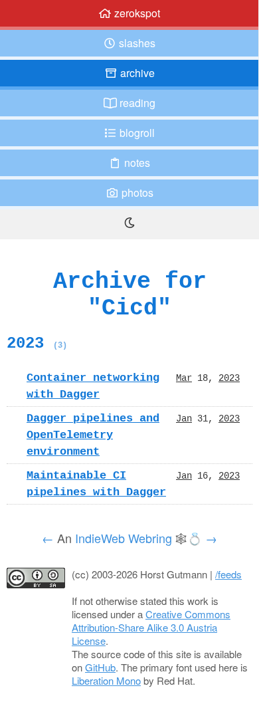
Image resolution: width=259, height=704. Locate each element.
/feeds (228, 574)
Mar (184, 378)
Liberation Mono (106, 680)
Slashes (135, 43)
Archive (136, 72)
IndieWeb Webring (123, 537)
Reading (136, 102)
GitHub (100, 667)
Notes (136, 162)
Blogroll (136, 132)
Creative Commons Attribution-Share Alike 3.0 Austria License (151, 627)
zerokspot (136, 13)
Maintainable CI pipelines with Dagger (96, 483)
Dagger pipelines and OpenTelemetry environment (93, 434)
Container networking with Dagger (93, 386)
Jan (184, 418)
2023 (37, 343)
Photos (136, 192)
